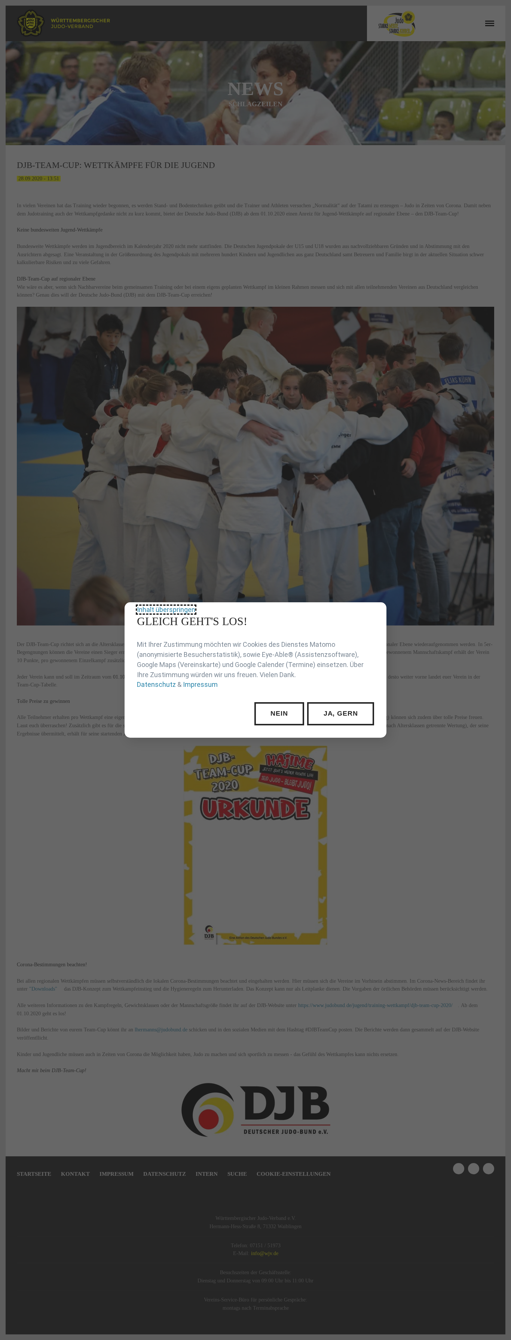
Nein (279, 713)
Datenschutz (156, 685)
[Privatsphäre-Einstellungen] (375, 613)
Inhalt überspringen (166, 610)
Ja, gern (341, 713)
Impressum (200, 685)
